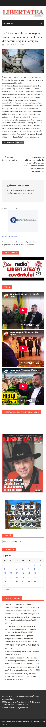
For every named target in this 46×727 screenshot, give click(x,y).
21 (29, 577)
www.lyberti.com (32, 137)
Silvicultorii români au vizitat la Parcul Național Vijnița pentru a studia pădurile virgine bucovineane (20, 629)
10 (5, 573)
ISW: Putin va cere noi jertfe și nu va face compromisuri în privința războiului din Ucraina (21, 676)
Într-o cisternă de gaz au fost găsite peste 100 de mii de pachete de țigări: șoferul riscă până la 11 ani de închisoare (22, 661)
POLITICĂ (19, 142)
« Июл (6, 589)
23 (41, 577)
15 (35, 573)
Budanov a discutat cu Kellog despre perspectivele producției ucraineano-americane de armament (19, 638)
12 (17, 573)
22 (35, 577)
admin (22, 45)
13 (23, 573)
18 (11, 577)
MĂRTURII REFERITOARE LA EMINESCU (20, 645)
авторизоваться (25, 193)
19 (17, 577)
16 (41, 573)
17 (5, 577)
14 (29, 573)
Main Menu (10, 23)
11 (11, 573)
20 (23, 577)
